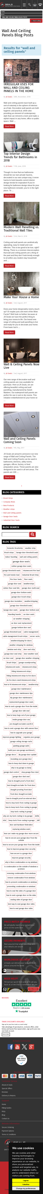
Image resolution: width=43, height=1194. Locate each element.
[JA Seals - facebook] (10, 1046)
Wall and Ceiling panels (12, 513)
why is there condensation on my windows (21, 862)
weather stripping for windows (21, 645)
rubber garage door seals (21, 566)
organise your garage (32, 737)
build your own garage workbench (21, 750)
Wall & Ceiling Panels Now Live (21, 366)
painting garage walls (21, 746)
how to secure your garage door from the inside (21, 845)
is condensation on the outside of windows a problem (21, 868)
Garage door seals (10, 610)
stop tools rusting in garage (21, 812)
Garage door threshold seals (27, 553)
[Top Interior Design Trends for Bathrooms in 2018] (21, 142)
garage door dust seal (21, 777)
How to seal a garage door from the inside (21, 706)
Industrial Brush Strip (30, 575)
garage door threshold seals (21, 606)
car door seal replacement (21, 623)
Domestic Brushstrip (15, 548)
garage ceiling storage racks (21, 742)
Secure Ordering (8, 1127)
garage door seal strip (13, 654)
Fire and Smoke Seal (11, 575)
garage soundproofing (27, 663)
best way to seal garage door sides (21, 904)
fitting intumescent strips (21, 671)
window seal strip (14, 649)
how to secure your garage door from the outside (21, 839)
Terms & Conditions (9, 1134)
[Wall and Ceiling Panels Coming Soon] (21, 424)
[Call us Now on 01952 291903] (40, 4)
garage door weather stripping (27, 658)
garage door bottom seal (29, 610)
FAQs (3, 1111)
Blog (3, 1115)
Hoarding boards (14, 614)
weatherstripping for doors (21, 641)
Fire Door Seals (16, 579)
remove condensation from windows (21, 878)
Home (4, 1104)
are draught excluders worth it (21, 724)
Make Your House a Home (21, 297)
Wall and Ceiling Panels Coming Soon (19, 440)
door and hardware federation (21, 825)
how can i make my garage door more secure (21, 834)
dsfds (37, 816)
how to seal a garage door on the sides (21, 895)
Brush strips (9, 553)
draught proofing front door (21, 790)
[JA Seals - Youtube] (17, 1046)
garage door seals (21, 561)
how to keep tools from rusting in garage (21, 807)
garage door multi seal (30, 588)
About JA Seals (7, 1085)
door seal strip (29, 649)
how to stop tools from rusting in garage (21, 803)
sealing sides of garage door (21, 900)
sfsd (4, 820)
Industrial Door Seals (11, 520)
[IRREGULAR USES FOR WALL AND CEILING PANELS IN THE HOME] (21, 71)
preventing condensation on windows (21, 887)
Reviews (5, 1092)
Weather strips (9, 509)
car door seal (8, 658)
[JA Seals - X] (24, 1046)
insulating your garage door (21, 759)
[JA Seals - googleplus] (31, 1046)
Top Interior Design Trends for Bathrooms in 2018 (20, 157)
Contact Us (5, 1119)
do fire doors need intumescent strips (21, 680)
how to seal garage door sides (21, 908)
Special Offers (7, 1089)
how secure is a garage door (21, 853)
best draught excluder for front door (21, 785)
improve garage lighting (12, 737)
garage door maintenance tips (21, 693)
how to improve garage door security (21, 849)
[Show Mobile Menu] (24, 4)
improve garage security (21, 858)
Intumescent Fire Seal (31, 571)
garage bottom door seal (21, 628)
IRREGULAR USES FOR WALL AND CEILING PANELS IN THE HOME (18, 88)
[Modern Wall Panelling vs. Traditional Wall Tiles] (21, 214)
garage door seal (14, 584)
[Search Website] (29, 4)
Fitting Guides (6, 1108)
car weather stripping (21, 619)
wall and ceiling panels (29, 557)
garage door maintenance (21, 689)
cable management (31, 632)
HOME (3, 12)
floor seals (28, 579)
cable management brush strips (15, 636)
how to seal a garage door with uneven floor (21, 728)
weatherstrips (29, 584)
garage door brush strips (21, 597)
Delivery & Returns (9, 1096)
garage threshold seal (12, 632)
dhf (38, 820)
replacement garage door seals (21, 702)
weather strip (30, 548)
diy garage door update (27, 755)
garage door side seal (21, 711)
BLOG (2, 14)
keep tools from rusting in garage (22, 820)
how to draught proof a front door (21, 781)
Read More (9, 126)
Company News (9, 502)
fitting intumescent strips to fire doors (21, 676)
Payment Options (8, 1131)
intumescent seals (13, 667)
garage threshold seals (11, 571)
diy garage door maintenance (21, 698)
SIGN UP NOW (6, 1034)
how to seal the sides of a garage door (21, 891)
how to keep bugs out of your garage (21, 715)
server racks (35, 636)
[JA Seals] (10, 5)
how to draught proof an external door (21, 799)
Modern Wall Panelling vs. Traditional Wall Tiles (21, 229)
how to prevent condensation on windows (21, 882)
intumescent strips (29, 667)
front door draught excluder (21, 794)
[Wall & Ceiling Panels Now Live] (21, 351)
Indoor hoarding (11, 557)
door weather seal (31, 654)
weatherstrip (33, 685)
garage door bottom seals (21, 592)
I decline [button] (25, 1184)
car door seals (28, 614)
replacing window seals (21, 829)
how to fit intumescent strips (15, 685)
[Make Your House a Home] (21, 284)
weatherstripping (31, 601)
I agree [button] (26, 1180)
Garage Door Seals (10, 517)
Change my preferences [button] (26, 1188)
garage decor (11, 755)
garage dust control (11, 772)
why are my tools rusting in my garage (17, 816)
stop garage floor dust (30, 772)
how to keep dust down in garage (21, 763)
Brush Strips (8, 498)
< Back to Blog (36, 20)
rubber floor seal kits (11, 588)
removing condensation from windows (21, 873)
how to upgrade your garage (21, 733)
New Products (8, 506)
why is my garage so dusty (21, 768)
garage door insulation (13, 601)
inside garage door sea (21, 720)
